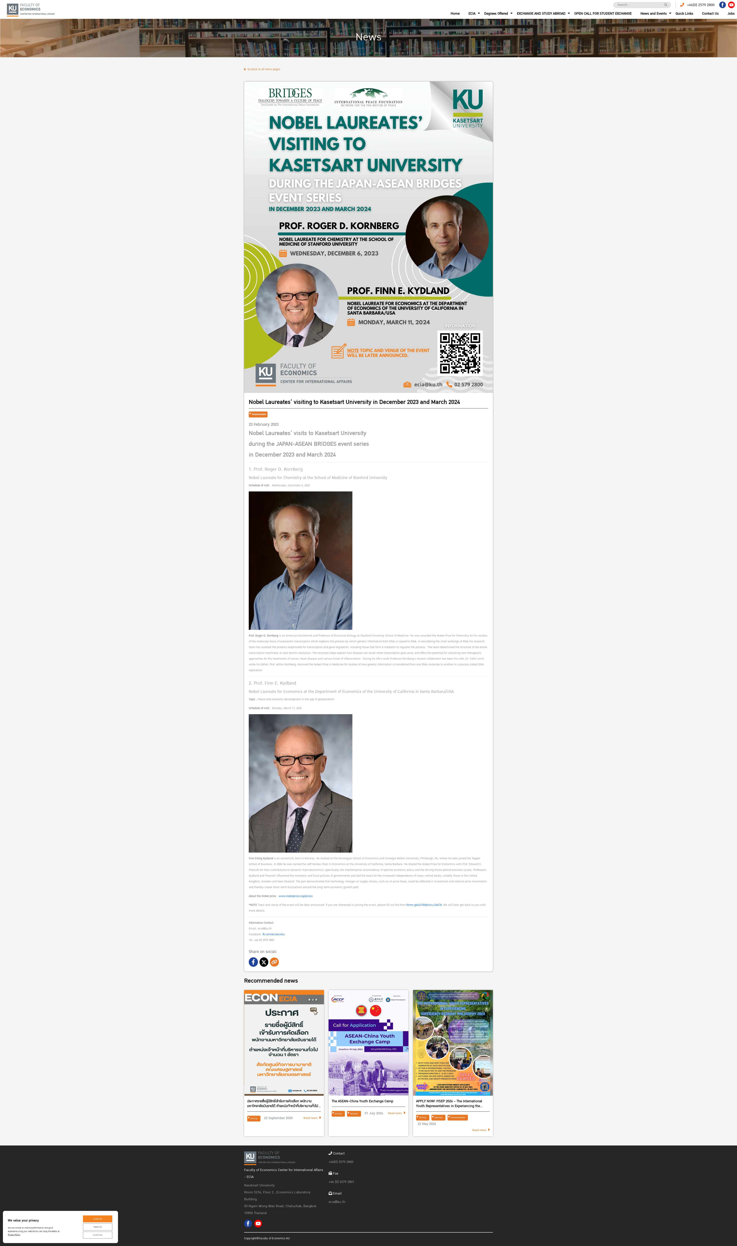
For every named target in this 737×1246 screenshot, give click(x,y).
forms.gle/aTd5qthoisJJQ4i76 (424, 905)
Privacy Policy (14, 1235)
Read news (310, 1118)
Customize (97, 1235)
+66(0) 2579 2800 (701, 5)
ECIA (471, 13)
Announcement (259, 414)
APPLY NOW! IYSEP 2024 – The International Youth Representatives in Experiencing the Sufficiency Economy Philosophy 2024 (449, 1103)
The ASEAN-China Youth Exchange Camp (362, 1101)
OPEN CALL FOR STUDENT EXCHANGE (603, 13)
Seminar (354, 1113)
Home (455, 13)
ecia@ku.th (337, 1202)
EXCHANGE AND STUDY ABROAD (541, 13)
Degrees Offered (496, 13)
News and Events (653, 13)
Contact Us (710, 13)
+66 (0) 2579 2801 (341, 1182)
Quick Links (684, 13)
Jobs (731, 13)
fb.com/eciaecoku (274, 934)
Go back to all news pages (263, 69)
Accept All (97, 1219)
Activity (253, 1118)
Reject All (97, 1227)
